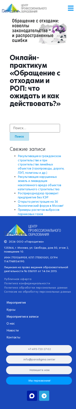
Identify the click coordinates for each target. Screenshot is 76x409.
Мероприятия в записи (22, 317)
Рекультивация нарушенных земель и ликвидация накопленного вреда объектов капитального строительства (39, 183)
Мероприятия (16, 303)
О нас (10, 324)
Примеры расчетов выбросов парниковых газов (38, 212)
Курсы (10, 310)
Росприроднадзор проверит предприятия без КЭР (38, 195)
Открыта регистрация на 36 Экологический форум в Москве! (40, 204)
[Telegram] (44, 396)
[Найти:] (35, 128)
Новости (12, 330)
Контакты (13, 337)
